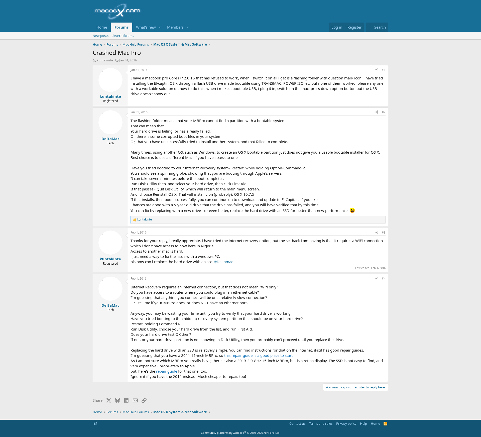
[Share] (377, 70)
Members (175, 27)
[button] (159, 27)
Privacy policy (346, 423)
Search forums (123, 35)
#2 (384, 112)
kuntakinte (105, 60)
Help (363, 423)
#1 (384, 70)
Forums (121, 27)
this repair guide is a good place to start (258, 355)
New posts (100, 35)
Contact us (297, 423)
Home (101, 27)
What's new (146, 27)
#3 (384, 232)
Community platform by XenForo (240, 432)
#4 (384, 278)
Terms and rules (320, 423)
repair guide (166, 371)
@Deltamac (223, 261)
